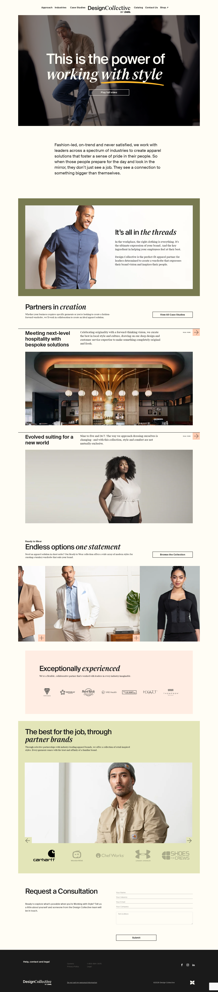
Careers (70, 964)
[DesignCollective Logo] (192, 982)
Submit (136, 937)
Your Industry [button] (121, 897)
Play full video (109, 92)
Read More (187, 334)
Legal (89, 966)
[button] (68, 638)
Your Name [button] (121, 892)
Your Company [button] (122, 906)
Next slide (189, 840)
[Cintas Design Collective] (109, 9)
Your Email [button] (120, 902)
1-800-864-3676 (94, 964)
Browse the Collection (172, 554)
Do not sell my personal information (82, 982)
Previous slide (28, 840)
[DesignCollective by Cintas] (37, 982)
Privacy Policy (73, 966)
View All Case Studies (172, 314)
